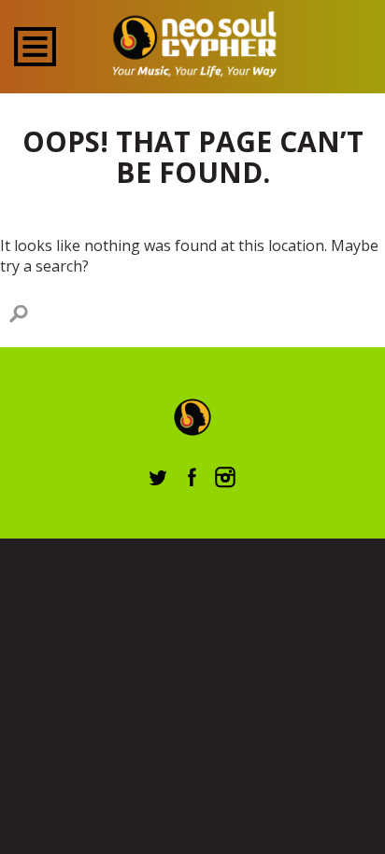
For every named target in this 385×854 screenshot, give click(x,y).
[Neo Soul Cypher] (193, 44)
